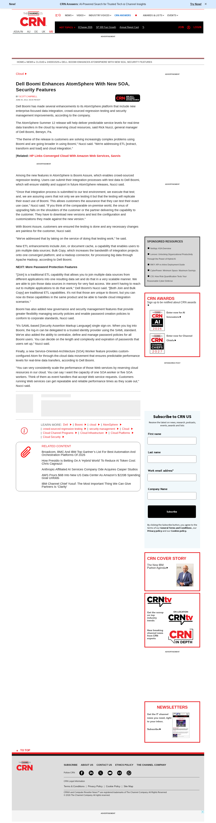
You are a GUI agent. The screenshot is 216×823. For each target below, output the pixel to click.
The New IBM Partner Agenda (156, 566)
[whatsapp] (128, 772)
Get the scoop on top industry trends (155, 616)
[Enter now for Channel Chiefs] (158, 352)
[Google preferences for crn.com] (127, 98)
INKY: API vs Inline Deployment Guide (167, 264)
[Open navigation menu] (58, 15)
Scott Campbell (28, 96)
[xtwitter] (100, 772)
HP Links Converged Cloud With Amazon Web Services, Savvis (75, 156)
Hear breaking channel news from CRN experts (155, 634)
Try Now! (195, 4)
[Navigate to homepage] (33, 26)
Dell (66, 424)
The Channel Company (151, 765)
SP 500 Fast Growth (106, 27)
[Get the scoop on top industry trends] (180, 618)
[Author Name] (24, 410)
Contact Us (104, 765)
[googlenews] (119, 772)
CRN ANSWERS (122, 15)
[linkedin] (90, 772)
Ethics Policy (124, 765)
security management (102, 428)
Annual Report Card (129, 27)
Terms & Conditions (74, 786)
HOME (20, 62)
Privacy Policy (95, 786)
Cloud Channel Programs (58, 432)
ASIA (16, 31)
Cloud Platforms (121, 432)
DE (36, 31)
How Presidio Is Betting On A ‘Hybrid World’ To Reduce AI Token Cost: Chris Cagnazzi (89, 462)
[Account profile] (189, 27)
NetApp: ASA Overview (160, 248)
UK (43, 31)
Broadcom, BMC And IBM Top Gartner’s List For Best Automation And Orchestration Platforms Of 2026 (89, 453)
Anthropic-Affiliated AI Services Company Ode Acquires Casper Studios (90, 469)
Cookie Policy (113, 786)
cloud (93, 424)
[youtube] (109, 772)
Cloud (20, 73)
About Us (87, 765)
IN (21, 31)
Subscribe (153, 729)
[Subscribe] (181, 736)
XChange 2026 (85, 27)
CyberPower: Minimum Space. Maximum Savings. (173, 270)
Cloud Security (52, 437)
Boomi (79, 424)
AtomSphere (111, 424)
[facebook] (81, 772)
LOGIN (197, 27)
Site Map (128, 786)
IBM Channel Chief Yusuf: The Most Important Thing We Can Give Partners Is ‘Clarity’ (86, 485)
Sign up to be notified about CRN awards (171, 302)
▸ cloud (38, 62)
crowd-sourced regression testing (63, 428)
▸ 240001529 (51, 62)
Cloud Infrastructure (92, 432)
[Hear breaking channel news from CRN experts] (180, 636)
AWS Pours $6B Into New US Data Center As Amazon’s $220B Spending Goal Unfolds (91, 476)
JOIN (181, 27)
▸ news (28, 62)
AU (28, 31)
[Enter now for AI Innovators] (158, 329)
